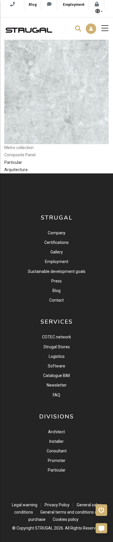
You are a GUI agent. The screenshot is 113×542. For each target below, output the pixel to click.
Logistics (57, 356)
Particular (13, 162)
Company (56, 233)
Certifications (56, 242)
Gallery (56, 252)
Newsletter (57, 385)
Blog (56, 290)
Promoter (56, 460)
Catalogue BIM (56, 375)
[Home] (29, 29)
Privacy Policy (57, 505)
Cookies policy (66, 519)
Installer (56, 441)
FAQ (56, 395)
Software (56, 366)
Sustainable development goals (56, 271)
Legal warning (24, 505)
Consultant (57, 451)
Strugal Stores (56, 347)
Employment (56, 261)
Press (56, 281)
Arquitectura (16, 169)
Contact (56, 300)
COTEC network (56, 337)
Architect (56, 431)
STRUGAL (44, 528)
